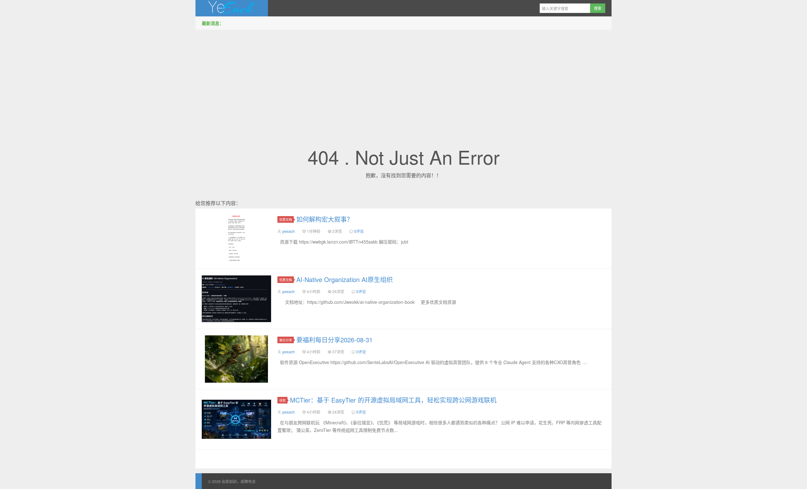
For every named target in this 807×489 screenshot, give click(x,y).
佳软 (282, 400)
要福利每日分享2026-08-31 (334, 339)
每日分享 (285, 340)
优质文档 (285, 219)
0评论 (359, 231)
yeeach (288, 231)
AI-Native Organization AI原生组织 (344, 279)
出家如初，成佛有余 (231, 8)
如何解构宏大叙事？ (324, 219)
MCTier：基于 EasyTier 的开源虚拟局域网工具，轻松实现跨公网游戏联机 (393, 399)
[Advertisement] (403, 78)
